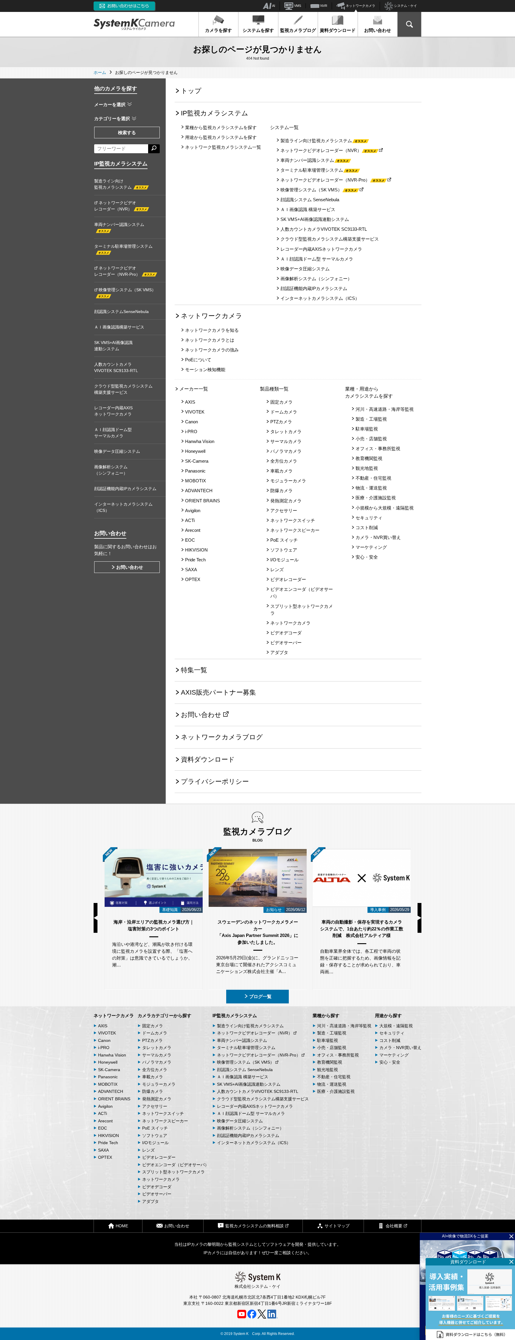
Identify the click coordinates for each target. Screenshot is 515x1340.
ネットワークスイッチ (292, 520)
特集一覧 (194, 670)
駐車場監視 (367, 428)
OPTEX (192, 579)
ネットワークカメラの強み (212, 349)
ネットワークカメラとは (209, 340)
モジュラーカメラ (288, 480)
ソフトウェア (283, 549)
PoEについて (198, 359)
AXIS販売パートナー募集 (218, 692)
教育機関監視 (369, 458)
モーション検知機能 (205, 369)
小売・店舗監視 (371, 438)
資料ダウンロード (338, 30)
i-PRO (191, 431)
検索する (127, 132)
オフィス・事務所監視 (378, 448)
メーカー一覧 (193, 388)
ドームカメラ (283, 411)
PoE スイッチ (284, 540)
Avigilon (192, 510)
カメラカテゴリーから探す (164, 1015)
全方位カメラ (283, 461)
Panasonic (195, 470)
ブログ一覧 (260, 996)
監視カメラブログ (298, 30)
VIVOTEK (194, 411)
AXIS (190, 402)
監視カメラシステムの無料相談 (254, 1225)
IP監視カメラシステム (214, 113)
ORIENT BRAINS (202, 500)
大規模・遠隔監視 (396, 1025)
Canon (191, 421)
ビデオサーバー (286, 642)
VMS (297, 5)
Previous (95, 918)
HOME (122, 1225)
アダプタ (279, 652)
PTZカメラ (281, 421)
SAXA (191, 569)
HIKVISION (196, 549)
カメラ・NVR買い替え (378, 537)
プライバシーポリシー (215, 781)
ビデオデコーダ (286, 632)
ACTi (190, 520)
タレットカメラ (286, 431)
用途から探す (388, 1015)
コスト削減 (367, 527)
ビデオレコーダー (288, 579)
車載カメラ (281, 470)
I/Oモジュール (284, 559)
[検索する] (154, 148)
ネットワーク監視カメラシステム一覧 (223, 147)
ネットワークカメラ (360, 5)
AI (273, 5)
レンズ (277, 569)
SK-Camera (196, 461)
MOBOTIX (195, 480)
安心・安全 (367, 557)
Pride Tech (195, 559)
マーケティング (371, 547)
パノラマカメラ (286, 451)
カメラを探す (218, 30)
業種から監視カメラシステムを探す (221, 127)
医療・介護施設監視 (376, 497)
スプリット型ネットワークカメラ (301, 610)
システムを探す (258, 30)
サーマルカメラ (286, 441)
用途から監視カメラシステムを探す (221, 137)
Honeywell (195, 451)
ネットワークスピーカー (294, 530)
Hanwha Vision (199, 441)
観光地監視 (367, 468)
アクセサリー (283, 510)
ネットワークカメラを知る (212, 330)
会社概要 (394, 1225)
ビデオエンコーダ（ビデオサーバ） (301, 593)
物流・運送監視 (371, 487)
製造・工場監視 (371, 419)
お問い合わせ (377, 30)
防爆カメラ (281, 490)
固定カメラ (281, 402)
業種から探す (326, 1015)
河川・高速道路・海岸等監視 (385, 409)
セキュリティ (369, 517)
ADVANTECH (198, 490)
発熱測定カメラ (286, 500)
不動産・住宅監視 (373, 478)
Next (419, 918)
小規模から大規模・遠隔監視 (385, 507)
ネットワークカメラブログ (222, 737)
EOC (190, 540)
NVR (323, 5)
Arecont (192, 530)
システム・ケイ (405, 5)
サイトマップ (337, 1225)
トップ (191, 91)
